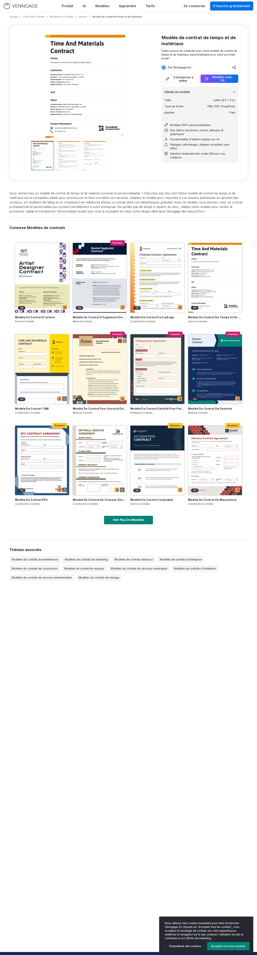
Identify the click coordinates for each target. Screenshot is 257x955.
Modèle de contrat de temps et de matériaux (215, 317)
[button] (180, 79)
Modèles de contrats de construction (35, 568)
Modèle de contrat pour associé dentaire (100, 408)
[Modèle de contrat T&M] (42, 369)
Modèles (102, 6)
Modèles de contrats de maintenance (35, 559)
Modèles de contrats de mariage (99, 577)
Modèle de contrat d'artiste (35, 317)
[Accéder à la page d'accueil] (21, 6)
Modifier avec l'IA (222, 78)
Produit (67, 6)
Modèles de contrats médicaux (134, 559)
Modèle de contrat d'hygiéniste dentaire (100, 317)
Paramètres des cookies (185, 946)
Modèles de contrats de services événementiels (42, 577)
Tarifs (150, 6)
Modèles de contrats (61, 16)
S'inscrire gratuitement (231, 6)
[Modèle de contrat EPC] (42, 460)
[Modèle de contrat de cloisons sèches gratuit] (100, 460)
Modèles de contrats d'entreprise (181, 559)
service (83, 16)
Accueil (14, 16)
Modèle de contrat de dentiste (210, 408)
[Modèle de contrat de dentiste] (215, 369)
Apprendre (127, 6)
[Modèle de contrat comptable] (157, 460)
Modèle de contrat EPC (31, 499)
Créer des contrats (33, 16)
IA (84, 6)
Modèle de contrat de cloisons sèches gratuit (100, 499)
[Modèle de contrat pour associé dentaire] (100, 369)
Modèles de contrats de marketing (86, 559)
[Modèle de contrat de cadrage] (157, 278)
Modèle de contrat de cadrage (152, 317)
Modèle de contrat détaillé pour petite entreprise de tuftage (157, 408)
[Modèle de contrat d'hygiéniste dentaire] (100, 278)
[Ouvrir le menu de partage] (234, 67)
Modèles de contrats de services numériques (139, 568)
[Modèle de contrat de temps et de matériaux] (215, 278)
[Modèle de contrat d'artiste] (42, 278)
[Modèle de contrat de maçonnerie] (215, 460)
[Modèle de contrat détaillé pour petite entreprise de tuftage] (157, 369)
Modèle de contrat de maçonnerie (212, 499)
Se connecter (194, 6)
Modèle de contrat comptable (151, 499)
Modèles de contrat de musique (84, 568)
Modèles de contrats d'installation (195, 568)
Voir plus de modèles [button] (128, 520)
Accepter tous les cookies (228, 946)
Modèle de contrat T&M (32, 408)
